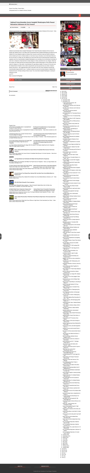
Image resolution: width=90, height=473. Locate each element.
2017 (63, 98)
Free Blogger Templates (51, 471)
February (65, 446)
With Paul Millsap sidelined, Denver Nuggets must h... (70, 337)
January (64, 447)
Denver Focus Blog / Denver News (16, 8)
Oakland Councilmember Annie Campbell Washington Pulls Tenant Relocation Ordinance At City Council (31, 31)
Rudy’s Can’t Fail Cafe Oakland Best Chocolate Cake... (70, 417)
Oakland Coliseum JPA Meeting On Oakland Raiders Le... (70, 129)
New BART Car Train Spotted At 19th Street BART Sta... (70, 399)
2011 (63, 455)
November (65, 101)
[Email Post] (29, 27)
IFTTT (12, 74)
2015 (63, 450)
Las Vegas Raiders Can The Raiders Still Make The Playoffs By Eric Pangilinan (32, 158)
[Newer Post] (1, 236)
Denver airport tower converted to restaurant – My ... (70, 152)
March (64, 444)
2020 (63, 94)
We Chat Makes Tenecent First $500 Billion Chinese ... (70, 243)
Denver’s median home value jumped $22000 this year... (70, 311)
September (65, 436)
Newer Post (11, 87)
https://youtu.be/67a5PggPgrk (15, 75)
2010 (63, 457)
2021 (63, 92)
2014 (63, 451)
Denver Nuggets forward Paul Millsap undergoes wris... (71, 217)
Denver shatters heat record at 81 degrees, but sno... (70, 199)
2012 (63, 454)
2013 (63, 453)
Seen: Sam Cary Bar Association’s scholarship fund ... (70, 111)
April (64, 443)
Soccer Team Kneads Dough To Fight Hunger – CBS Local (70, 407)
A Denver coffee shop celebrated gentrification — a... (70, 230)
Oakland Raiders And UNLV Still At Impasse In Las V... (70, 165)
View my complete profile (71, 74)
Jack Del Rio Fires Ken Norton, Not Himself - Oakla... (70, 344)
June (64, 440)
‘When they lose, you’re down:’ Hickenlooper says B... (69, 349)
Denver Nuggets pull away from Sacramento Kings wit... (69, 352)
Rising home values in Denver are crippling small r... (70, 207)
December (65, 99)
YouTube (20, 79)
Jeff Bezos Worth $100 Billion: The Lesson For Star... (70, 251)
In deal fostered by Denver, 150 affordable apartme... (69, 103)
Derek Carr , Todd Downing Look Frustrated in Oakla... (69, 404)
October (65, 434)
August (64, 437)
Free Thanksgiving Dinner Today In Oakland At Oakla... (70, 362)
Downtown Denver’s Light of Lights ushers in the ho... (70, 254)
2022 (63, 91)
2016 (63, 448)
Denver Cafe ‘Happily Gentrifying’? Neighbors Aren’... (70, 209)
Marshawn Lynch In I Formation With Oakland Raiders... (70, 222)
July (64, 438)
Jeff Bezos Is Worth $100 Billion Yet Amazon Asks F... (70, 256)
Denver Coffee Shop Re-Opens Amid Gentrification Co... (70, 176)
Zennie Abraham (70, 72)
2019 (63, 95)
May (64, 441)
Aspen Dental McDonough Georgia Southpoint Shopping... (70, 204)
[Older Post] (89, 236)
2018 (63, 97)
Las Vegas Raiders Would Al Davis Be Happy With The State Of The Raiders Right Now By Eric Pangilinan (44, 142)
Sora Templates (41, 471)
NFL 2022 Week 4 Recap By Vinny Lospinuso (24, 182)
